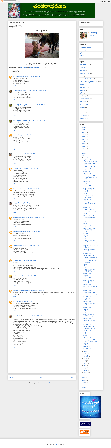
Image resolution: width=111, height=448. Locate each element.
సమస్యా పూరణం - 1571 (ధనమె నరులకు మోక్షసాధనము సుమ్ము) (89, 165)
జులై (85, 361)
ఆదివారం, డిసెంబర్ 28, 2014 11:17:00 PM (33, 315)
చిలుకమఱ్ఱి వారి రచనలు (86, 78)
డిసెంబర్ (86, 157)
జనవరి (85, 375)
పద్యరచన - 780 (87, 173)
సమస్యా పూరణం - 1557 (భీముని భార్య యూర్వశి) (90, 340)
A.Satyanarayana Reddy (19, 90)
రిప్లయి (14, 85)
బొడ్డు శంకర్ (16, 203)
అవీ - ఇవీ (82, 70)
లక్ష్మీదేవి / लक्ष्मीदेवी (17, 245)
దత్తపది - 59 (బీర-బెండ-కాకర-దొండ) (89, 250)
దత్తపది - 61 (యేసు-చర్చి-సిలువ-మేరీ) (89, 196)
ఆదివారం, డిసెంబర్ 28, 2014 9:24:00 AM (37, 120)
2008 (83, 387)
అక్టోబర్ (86, 353)
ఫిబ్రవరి (85, 372)
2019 (83, 144)
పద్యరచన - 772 (87, 225)
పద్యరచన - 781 (87, 168)
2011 (83, 382)
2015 (83, 153)
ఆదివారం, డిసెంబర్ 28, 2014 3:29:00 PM (34, 231)
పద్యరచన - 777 (87, 193)
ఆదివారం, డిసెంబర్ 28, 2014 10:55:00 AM (27, 154)
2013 (83, 378)
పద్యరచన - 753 (87, 343)
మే (84, 365)
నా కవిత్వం (83, 110)
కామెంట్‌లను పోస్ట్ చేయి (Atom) (48, 383)
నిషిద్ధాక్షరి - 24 (86, 275)
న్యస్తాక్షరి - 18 (86, 298)
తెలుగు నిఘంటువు (84, 50)
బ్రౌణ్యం (82, 53)
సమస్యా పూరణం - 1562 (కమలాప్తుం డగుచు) (89, 281)
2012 (83, 380)
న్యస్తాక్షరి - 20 (86, 223)
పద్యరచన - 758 (87, 312)
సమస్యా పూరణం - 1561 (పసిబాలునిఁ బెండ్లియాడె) (90, 293)
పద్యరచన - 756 (87, 324)
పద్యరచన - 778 (87, 186)
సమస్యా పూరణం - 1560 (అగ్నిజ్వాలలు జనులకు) (89, 304)
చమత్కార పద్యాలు (85, 73)
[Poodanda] (85, 425)
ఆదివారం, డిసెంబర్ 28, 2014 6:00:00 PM (29, 260)
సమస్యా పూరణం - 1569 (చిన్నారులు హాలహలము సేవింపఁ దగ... (90, 190)
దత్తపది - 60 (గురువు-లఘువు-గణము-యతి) (89, 210)
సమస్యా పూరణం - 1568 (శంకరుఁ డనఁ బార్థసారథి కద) (89, 203)
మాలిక (82, 55)
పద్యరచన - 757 (87, 318)
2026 (83, 127)
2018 (83, 146)
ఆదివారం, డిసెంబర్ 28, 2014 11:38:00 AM (29, 168)
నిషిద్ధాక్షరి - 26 (86, 183)
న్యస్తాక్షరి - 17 (86, 335)
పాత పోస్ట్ (72, 377)
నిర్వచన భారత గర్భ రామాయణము (88, 81)
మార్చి (85, 370)
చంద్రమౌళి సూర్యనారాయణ (19, 76)
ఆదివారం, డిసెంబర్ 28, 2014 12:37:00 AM (36, 76)
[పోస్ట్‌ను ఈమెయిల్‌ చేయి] (45, 67)
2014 (83, 155)
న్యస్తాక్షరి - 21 (86, 171)
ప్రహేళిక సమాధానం (84, 98)
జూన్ (85, 363)
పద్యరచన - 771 (87, 233)
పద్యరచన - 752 (87, 348)
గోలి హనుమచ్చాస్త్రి (17, 135)
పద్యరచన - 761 (87, 296)
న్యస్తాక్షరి (82, 84)
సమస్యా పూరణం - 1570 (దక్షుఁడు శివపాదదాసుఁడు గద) (90, 177)
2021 (83, 139)
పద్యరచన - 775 (87, 207)
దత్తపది (82, 76)
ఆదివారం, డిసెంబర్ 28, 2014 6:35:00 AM (36, 90)
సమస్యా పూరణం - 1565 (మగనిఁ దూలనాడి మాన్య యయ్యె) (90, 242)
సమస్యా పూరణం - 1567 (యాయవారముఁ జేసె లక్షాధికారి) (89, 217)
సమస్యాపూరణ (84, 115)
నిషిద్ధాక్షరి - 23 (86, 309)
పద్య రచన (83, 67)
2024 (83, 132)
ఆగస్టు (85, 358)
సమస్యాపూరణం (84, 64)
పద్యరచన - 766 (87, 267)
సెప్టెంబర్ (86, 356)
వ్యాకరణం (82, 112)
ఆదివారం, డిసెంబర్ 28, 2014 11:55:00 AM (29, 188)
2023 (83, 134)
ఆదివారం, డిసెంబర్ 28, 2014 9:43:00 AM (32, 135)
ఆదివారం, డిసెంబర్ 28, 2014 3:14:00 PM (34, 217)
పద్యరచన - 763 (87, 284)
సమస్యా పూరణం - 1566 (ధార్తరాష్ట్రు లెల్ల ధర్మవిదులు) (89, 229)
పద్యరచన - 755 (87, 330)
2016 (83, 151)
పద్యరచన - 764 (87, 278)
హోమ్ (41, 377)
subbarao (15, 276)
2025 (83, 129)
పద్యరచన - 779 (87, 181)
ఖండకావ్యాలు (83, 95)
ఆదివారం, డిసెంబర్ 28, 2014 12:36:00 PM (29, 203)
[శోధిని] (84, 434)
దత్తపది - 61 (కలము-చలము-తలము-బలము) (90, 160)
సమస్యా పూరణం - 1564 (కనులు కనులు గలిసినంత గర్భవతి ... (90, 257)
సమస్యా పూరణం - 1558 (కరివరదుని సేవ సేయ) (89, 327)
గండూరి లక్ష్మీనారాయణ (18, 217)
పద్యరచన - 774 (87, 213)
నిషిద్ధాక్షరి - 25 (86, 235)
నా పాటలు (83, 101)
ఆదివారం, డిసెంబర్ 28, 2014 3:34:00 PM (32, 245)
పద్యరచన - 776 (87, 199)
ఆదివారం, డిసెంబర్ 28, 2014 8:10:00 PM (29, 301)
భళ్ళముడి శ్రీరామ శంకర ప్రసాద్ (20, 105)
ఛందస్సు (82, 107)
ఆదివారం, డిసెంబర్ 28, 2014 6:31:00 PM (36, 290)
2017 (83, 148)
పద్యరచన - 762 (87, 290)
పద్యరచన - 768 (87, 253)
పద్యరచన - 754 (87, 337)
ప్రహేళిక (82, 93)
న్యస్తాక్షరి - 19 (86, 264)
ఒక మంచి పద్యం (84, 118)
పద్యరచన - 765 (87, 273)
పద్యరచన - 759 (87, 307)
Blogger (57, 444)
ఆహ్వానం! (85, 332)
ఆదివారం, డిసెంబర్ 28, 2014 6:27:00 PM (29, 276)
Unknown (15, 168)
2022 (83, 136)
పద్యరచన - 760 (87, 301)
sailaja (15, 154)
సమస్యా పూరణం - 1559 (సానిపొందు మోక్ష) (89, 315)
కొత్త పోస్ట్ (11, 377)
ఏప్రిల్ (85, 368)
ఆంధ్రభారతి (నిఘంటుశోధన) (87, 47)
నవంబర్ (86, 351)
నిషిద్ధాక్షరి (82, 90)
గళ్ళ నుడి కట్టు (83, 87)
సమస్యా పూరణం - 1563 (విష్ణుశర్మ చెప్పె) (89, 270)
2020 (83, 141)
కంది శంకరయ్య (16, 315)
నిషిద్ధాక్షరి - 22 (86, 346)
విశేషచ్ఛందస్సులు (84, 104)
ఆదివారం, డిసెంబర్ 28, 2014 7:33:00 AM (37, 105)
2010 (83, 385)
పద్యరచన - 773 (87, 221)
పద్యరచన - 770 (87, 238)
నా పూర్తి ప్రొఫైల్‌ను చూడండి (94, 35)
